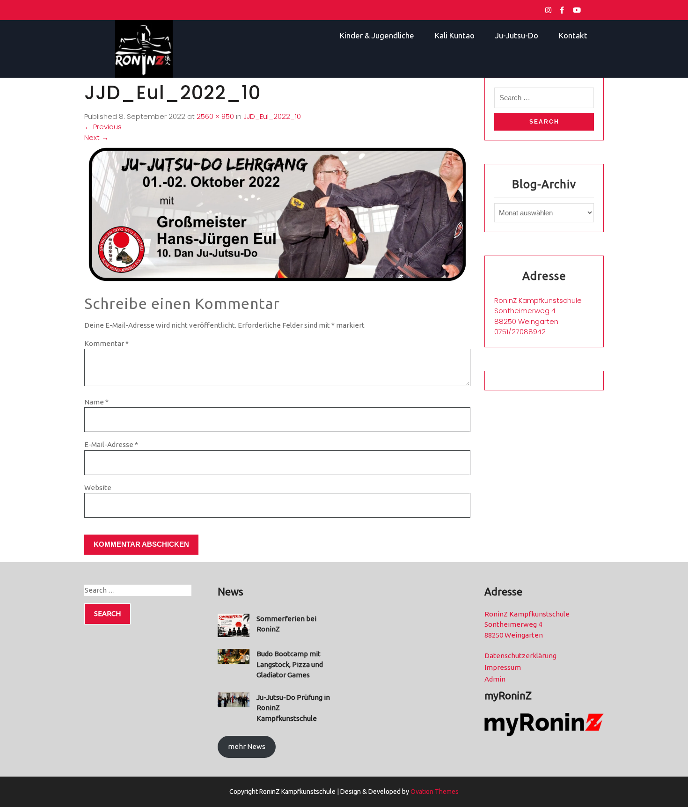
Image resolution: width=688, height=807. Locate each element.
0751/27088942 (520, 332)
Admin (494, 679)
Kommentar (106, 343)
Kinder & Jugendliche (377, 35)
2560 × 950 (215, 116)
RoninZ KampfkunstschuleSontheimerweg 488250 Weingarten (538, 310)
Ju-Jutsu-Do (516, 35)
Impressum (502, 667)
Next (96, 137)
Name (96, 402)
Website (97, 488)
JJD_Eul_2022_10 (272, 116)
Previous (103, 127)
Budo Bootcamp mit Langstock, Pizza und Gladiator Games (289, 664)
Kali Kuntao (455, 35)
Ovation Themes (434, 791)
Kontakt (573, 35)
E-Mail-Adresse (111, 444)
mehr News (246, 746)
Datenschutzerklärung (520, 656)
